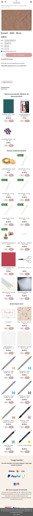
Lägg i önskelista (7, 82)
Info (6, 120)
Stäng (18, 514)
